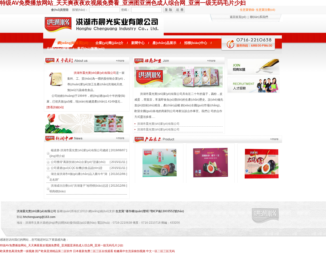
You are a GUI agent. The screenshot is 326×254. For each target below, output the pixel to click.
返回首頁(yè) (238, 17)
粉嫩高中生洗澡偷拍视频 (129, 251)
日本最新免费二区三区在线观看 (93, 251)
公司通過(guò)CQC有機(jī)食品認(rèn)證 (76, 168)
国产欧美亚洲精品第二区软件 (53, 251)
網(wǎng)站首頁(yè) (73, 43)
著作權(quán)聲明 (137, 211)
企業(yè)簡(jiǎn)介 (109, 43)
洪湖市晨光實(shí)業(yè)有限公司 (95, 73)
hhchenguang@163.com (39, 217)
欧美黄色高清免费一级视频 (17, 251)
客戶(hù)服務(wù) (91, 48)
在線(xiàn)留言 (58, 48)
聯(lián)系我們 (259, 17)
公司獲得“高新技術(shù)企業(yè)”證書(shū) (78, 162)
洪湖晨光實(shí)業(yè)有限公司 (36, 211)
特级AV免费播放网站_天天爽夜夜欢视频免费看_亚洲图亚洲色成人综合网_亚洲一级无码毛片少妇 (61, 245)
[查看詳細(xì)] (55, 107)
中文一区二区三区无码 (160, 251)
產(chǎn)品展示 (164, 43)
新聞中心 (138, 43)
